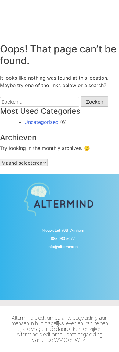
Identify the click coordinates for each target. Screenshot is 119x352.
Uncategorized (41, 122)
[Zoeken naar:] (39, 102)
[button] (59, 27)
